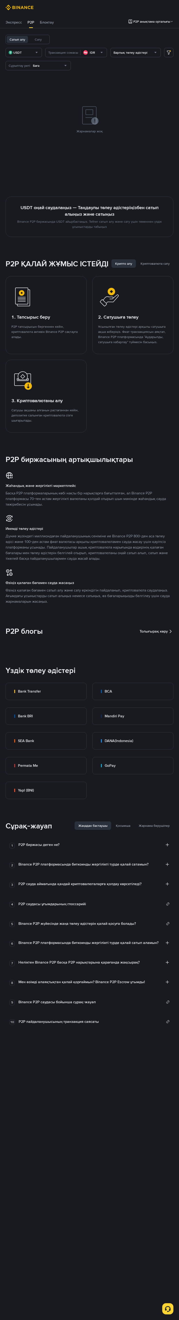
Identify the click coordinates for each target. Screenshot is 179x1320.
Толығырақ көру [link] (154, 631)
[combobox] (24, 52)
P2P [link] (31, 22)
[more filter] (168, 52)
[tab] (14, 22)
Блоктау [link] (47, 22)
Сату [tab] (38, 39)
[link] (46, 691)
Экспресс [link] (14, 22)
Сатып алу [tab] (17, 39)
